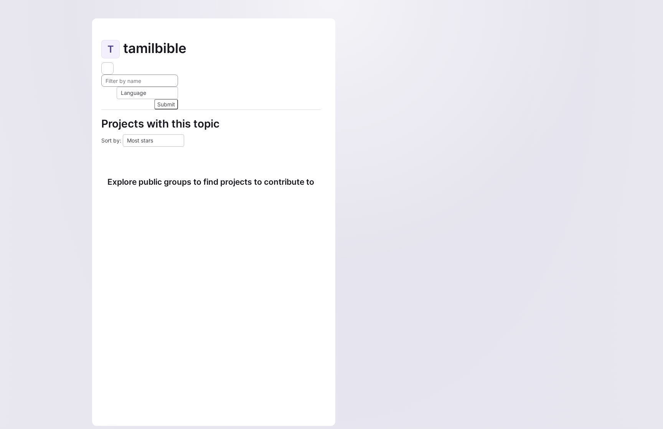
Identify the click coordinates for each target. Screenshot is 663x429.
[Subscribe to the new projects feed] (107, 68)
